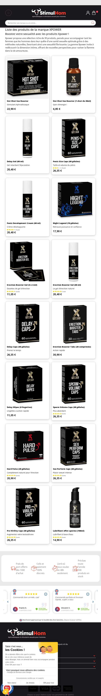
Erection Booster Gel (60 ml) (67, 285)
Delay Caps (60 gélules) (18, 347)
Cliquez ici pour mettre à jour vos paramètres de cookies (50, 694)
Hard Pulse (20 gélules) (18, 469)
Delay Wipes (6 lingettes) (19, 407)
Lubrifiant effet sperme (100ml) (68, 531)
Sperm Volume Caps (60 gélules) (69, 407)
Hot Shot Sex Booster (17, 101)
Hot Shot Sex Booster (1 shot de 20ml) (72, 101)
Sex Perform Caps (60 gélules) (67, 469)
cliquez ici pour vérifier (72, 620)
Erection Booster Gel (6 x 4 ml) (22, 285)
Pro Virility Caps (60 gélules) (21, 531)
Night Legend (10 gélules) (65, 223)
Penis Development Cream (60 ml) (24, 223)
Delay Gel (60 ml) (15, 161)
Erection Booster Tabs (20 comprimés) (72, 347)
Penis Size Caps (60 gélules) (66, 161)
